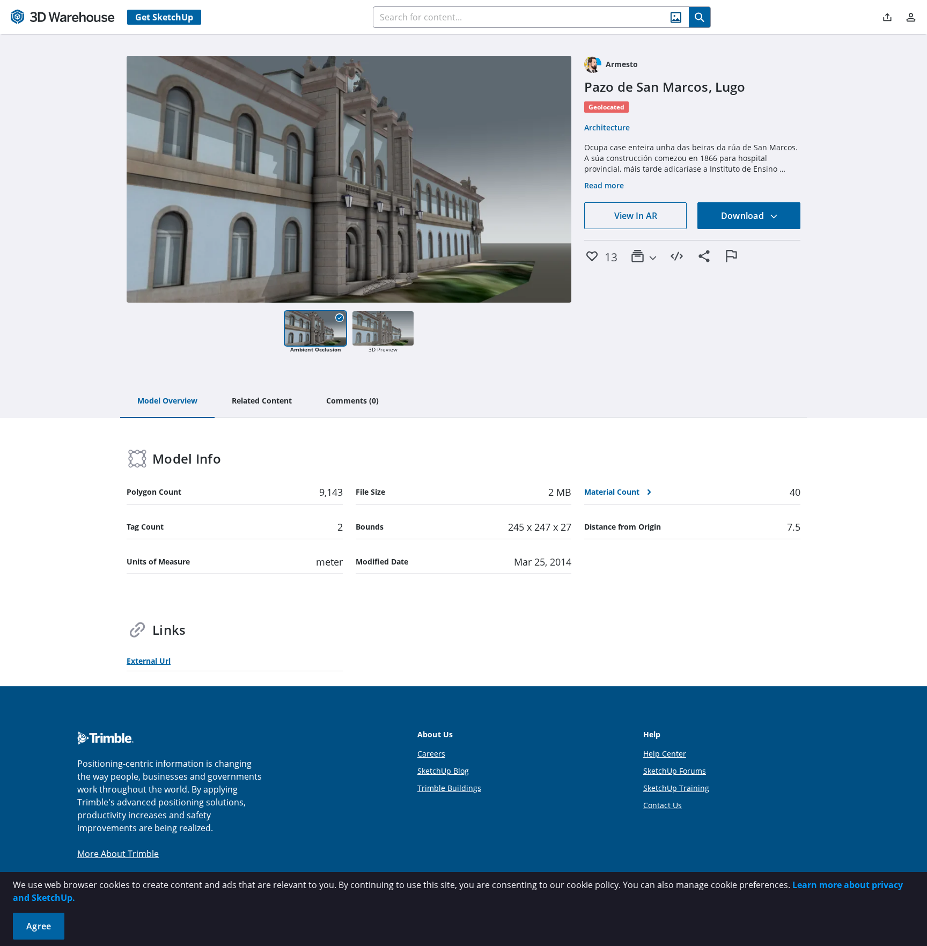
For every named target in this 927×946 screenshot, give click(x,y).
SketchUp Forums (674, 771)
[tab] (167, 401)
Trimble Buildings (449, 788)
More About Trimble (118, 854)
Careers (431, 754)
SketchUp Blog (443, 771)
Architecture (607, 127)
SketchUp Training (676, 788)
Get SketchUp (164, 17)
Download (743, 216)
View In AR (635, 216)
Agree (38, 926)
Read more (604, 185)
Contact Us (662, 805)
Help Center (664, 754)
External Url (149, 661)
